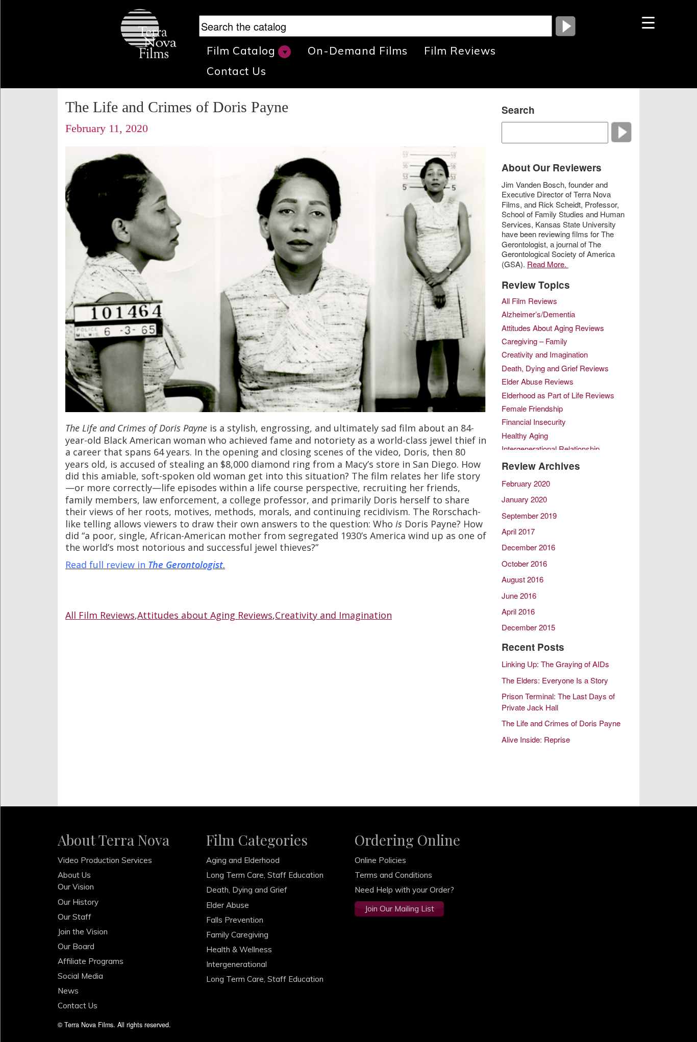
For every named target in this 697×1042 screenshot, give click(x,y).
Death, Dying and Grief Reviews (555, 368)
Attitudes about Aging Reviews (204, 615)
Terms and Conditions (393, 875)
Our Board (76, 946)
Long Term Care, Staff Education (264, 875)
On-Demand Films (358, 50)
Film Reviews (460, 50)
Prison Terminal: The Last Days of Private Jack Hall (558, 701)
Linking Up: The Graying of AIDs (555, 663)
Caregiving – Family (534, 341)
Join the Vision (83, 931)
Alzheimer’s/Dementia (538, 314)
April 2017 (518, 531)
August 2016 (522, 579)
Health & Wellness (239, 949)
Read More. (547, 264)
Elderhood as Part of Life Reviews (558, 395)
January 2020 (524, 499)
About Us (74, 875)
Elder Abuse (227, 905)
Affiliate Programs (90, 961)
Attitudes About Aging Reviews (553, 328)
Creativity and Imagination (333, 615)
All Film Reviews (100, 615)
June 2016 (519, 595)
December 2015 (528, 627)
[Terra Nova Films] (152, 33)
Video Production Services (105, 860)
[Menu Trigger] (648, 22)
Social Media (80, 976)
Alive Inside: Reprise (536, 739)
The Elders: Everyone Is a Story (555, 680)
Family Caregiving (237, 934)
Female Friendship (532, 409)
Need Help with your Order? (404, 890)
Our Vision (76, 887)
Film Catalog (241, 50)
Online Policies (380, 860)
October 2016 (524, 563)
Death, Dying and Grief (246, 890)
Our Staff (74, 917)
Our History (78, 902)
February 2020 (526, 483)
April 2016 (518, 611)
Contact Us (236, 71)
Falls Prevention (234, 920)
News (68, 991)
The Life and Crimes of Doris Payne (561, 723)
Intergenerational (236, 964)
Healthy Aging (525, 436)
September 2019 (529, 515)
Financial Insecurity (534, 422)
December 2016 (528, 547)
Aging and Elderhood (243, 860)
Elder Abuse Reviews (538, 382)
